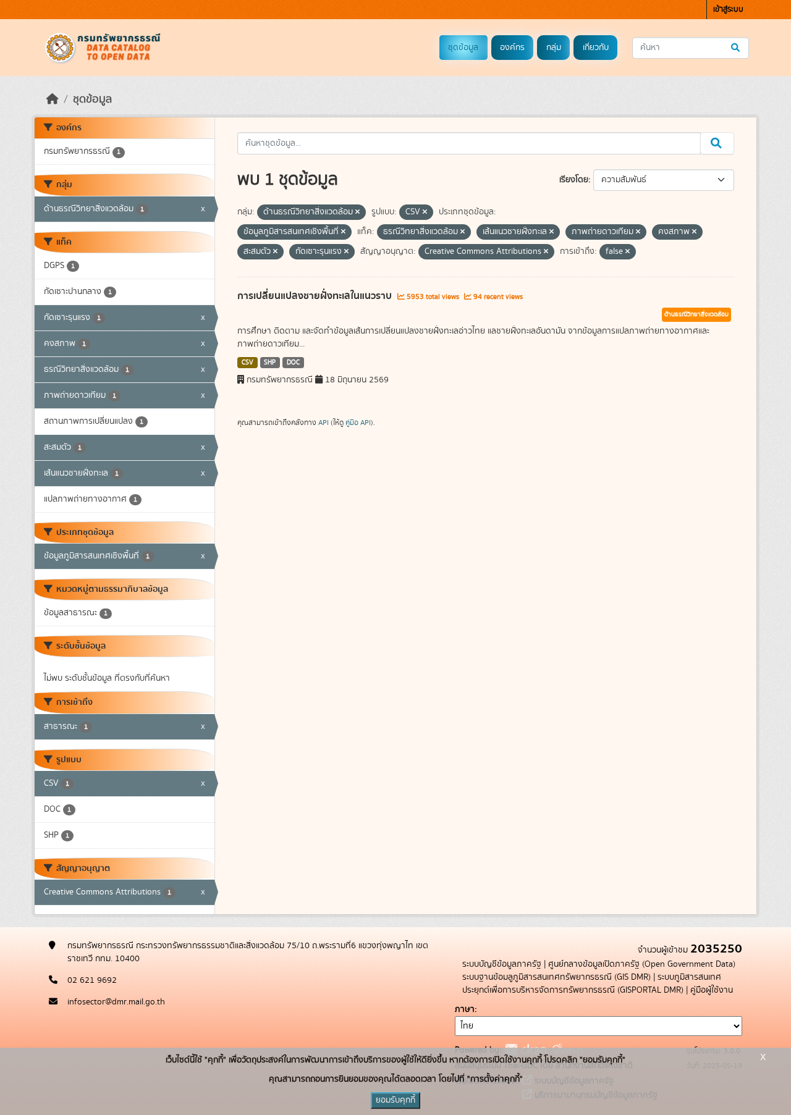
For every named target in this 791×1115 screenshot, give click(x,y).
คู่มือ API (358, 422)
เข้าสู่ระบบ (728, 9)
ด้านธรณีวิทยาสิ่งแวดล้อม (696, 314)
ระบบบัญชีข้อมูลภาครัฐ (501, 964)
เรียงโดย (573, 180)
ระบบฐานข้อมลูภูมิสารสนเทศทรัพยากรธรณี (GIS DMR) (556, 977)
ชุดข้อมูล (463, 47)
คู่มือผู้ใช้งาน (711, 990)
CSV (247, 363)
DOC (293, 363)
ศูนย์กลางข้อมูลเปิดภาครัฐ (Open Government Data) (641, 964)
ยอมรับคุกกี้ (395, 1100)
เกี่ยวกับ (596, 47)
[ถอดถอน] (357, 212)
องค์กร (512, 47)
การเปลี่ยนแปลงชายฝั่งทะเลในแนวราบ (315, 296)
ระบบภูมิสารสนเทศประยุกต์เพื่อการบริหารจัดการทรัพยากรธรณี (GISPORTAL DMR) (591, 983)
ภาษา (465, 1009)
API (323, 422)
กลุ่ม (553, 47)
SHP (270, 363)
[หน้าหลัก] (52, 99)
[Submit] (736, 48)
